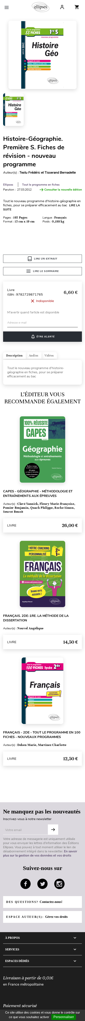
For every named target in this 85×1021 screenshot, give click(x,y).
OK (53, 829)
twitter (42, 884)
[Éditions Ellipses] (40, 7)
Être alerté (43, 336)
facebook (25, 884)
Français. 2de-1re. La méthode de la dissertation (36, 618)
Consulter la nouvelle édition (63, 190)
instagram (59, 884)
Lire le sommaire (46, 271)
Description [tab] (14, 355)
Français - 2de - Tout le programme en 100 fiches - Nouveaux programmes (41, 734)
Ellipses (8, 185)
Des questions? (34, 902)
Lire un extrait (45, 258)
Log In (62, 7)
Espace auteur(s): (37, 916)
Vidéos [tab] (49, 355)
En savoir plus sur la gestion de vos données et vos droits (40, 853)
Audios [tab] (33, 355)
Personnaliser (63, 1017)
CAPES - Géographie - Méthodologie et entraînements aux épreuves (38, 493)
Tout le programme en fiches (41, 185)
